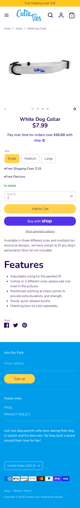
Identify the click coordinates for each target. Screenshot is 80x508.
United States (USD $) (21, 466)
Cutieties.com (32, 497)
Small (12, 158)
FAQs (8, 407)
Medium (30, 158)
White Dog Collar (36, 28)
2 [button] (38, 108)
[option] (40, 69)
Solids (19, 28)
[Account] (61, 13)
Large (49, 158)
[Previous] (5, 108)
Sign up (19, 378)
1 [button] (33, 109)
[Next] (74, 108)
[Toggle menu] (6, 15)
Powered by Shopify (52, 497)
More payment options (40, 231)
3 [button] (42, 108)
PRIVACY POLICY (17, 414)
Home (7, 28)
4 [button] (47, 108)
